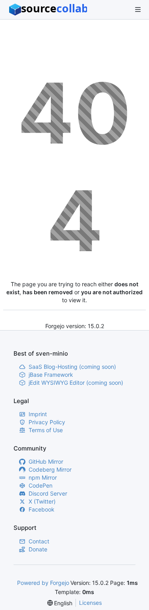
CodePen (40, 485)
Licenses (90, 602)
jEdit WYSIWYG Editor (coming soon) (76, 382)
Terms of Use (46, 430)
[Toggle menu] (138, 9)
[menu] (60, 603)
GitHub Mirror (46, 461)
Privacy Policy (47, 422)
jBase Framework (51, 374)
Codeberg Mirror (50, 469)
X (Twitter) (42, 501)
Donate (38, 549)
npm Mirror (43, 477)
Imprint (38, 414)
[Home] (48, 9)
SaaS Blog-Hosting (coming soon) (72, 366)
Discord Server (48, 493)
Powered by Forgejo (43, 582)
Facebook (41, 509)
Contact (39, 541)
